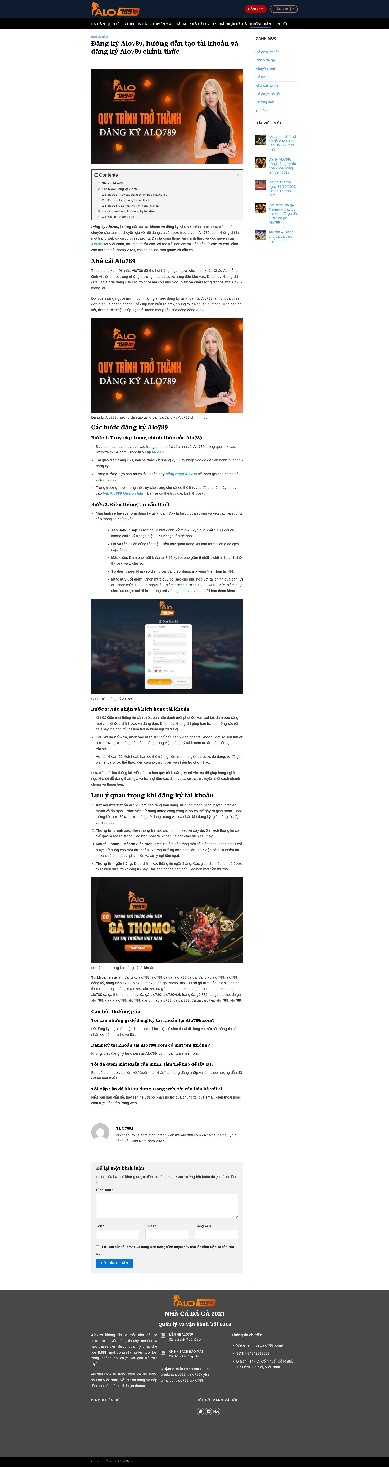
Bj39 (167, 1369)
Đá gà (180, 24)
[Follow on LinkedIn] (208, 1411)
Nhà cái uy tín (203, 24)
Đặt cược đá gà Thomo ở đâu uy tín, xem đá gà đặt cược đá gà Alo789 (283, 213)
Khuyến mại (161, 24)
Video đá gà (135, 24)
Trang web (203, 1226)
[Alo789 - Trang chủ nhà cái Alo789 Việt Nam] (115, 9)
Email (150, 1226)
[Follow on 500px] (217, 1411)
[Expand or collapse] (238, 175)
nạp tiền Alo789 (187, 591)
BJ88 (101, 1352)
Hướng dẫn (260, 24)
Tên (100, 1226)
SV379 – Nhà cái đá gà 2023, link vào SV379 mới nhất (282, 143)
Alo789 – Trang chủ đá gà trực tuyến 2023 (281, 236)
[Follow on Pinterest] (200, 1411)
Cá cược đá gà (233, 24)
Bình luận (104, 1190)
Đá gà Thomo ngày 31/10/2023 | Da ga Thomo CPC (283, 188)
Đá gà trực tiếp (106, 24)
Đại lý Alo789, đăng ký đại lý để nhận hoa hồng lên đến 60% (282, 165)
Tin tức (281, 24)
